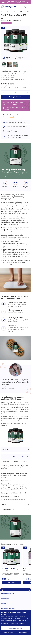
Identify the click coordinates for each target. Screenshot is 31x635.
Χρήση (4, 504)
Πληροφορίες (5, 598)
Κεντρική (3, 11)
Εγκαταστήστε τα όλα (15, 628)
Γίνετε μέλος (4, 603)
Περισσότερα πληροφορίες (18, 623)
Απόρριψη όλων (8, 632)
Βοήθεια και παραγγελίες (8, 608)
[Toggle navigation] (29, 6)
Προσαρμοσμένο (22, 632)
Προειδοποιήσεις (8, 509)
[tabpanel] (15, 474)
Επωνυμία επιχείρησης (7, 593)
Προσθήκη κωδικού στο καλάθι (16, 3)
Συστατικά (5, 449)
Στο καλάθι (11, 583)
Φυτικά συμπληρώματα (12, 11)
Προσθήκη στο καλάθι (15, 97)
